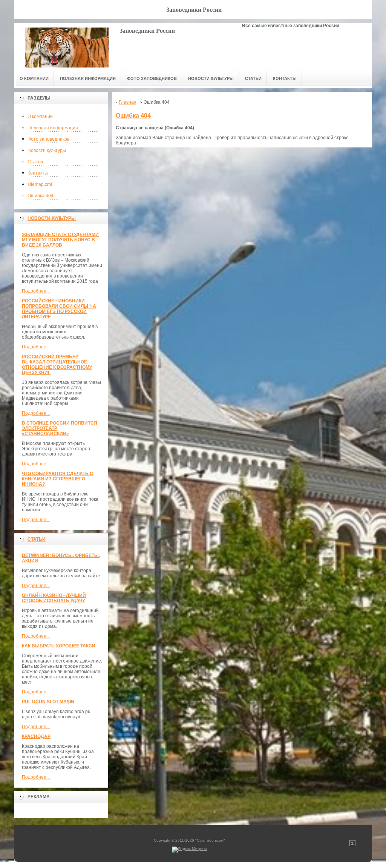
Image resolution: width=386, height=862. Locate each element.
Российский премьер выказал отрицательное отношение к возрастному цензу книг (57, 364)
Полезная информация (53, 127)
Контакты (38, 173)
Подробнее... (36, 291)
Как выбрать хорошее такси (58, 646)
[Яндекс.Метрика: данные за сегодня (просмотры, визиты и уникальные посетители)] (189, 850)
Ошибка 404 (41, 195)
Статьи (35, 161)
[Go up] (352, 845)
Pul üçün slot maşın (48, 701)
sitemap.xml (40, 184)
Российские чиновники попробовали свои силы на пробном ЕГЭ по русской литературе (59, 308)
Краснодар (36, 736)
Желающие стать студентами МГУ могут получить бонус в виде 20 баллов (60, 240)
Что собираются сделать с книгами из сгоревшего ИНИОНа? (57, 479)
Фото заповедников (48, 139)
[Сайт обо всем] (66, 45)
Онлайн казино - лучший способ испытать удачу (54, 598)
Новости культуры (47, 150)
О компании (40, 116)
